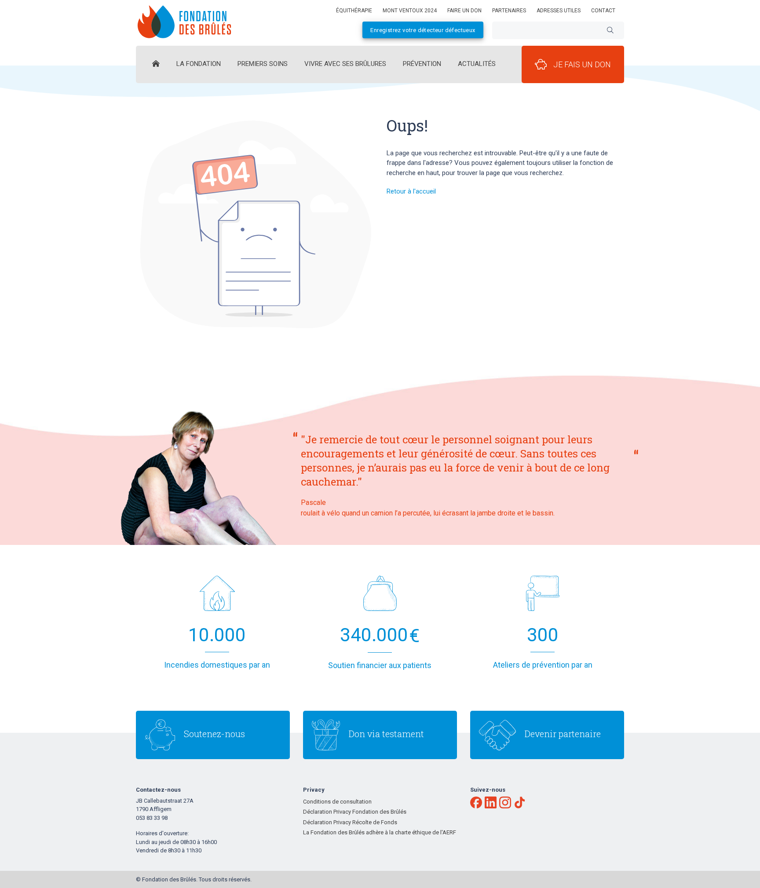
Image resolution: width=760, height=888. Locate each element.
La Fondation (198, 64)
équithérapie (354, 10)
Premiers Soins (263, 64)
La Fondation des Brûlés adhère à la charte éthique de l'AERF (379, 832)
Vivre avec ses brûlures (345, 64)
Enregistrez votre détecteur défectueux (422, 30)
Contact (603, 10)
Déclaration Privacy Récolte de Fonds (350, 822)
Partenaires (509, 10)
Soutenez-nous (214, 733)
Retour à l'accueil (411, 191)
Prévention (422, 64)
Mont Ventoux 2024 (410, 10)
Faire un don (464, 10)
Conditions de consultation (337, 801)
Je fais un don (582, 64)
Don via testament (386, 733)
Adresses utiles (559, 10)
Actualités (477, 64)
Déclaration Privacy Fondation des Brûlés (354, 811)
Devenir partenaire (563, 733)
